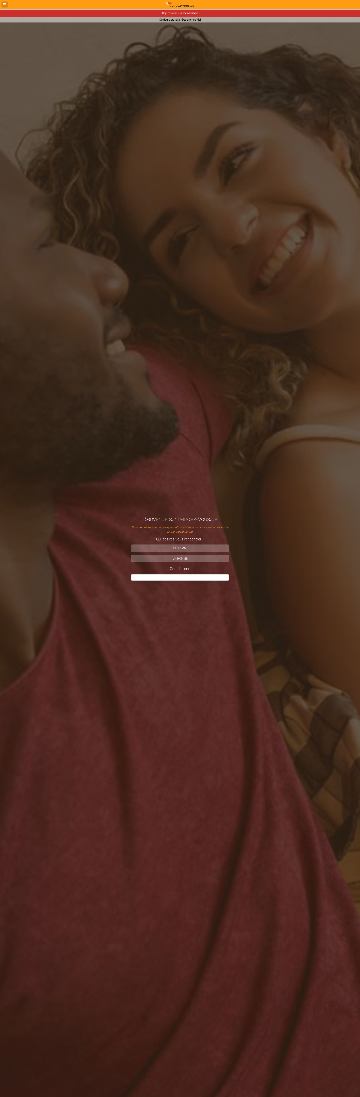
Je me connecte (189, 13)
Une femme (180, 548)
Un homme (180, 558)
